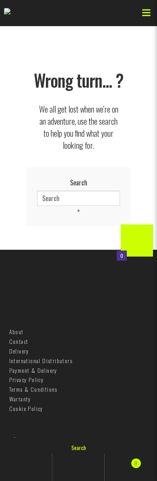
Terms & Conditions (33, 389)
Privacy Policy (26, 379)
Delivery (19, 351)
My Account (26, 467)
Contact (19, 341)
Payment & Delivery (33, 370)
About (16, 331)
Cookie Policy (26, 408)
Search (78, 182)
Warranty (20, 399)
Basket (121, 460)
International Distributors (40, 360)
